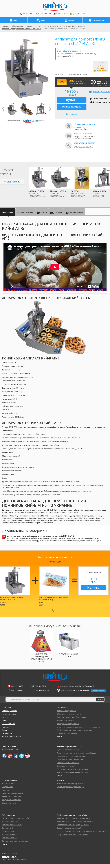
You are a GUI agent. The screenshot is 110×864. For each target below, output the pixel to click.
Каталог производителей (11, 737)
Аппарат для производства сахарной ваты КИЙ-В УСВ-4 (41, 658)
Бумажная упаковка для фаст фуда (70, 787)
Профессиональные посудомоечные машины (74, 730)
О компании (6, 707)
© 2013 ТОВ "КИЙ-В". (10, 854)
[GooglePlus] (10, 756)
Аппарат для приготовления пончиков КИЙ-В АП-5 (11, 598)
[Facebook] (16, 756)
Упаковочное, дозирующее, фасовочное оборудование (78, 727)
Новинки (5, 727)
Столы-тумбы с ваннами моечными (70, 759)
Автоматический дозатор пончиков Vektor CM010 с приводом (78, 195)
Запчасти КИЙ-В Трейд (10, 822)
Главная (5, 26)
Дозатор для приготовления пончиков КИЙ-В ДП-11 (99, 195)
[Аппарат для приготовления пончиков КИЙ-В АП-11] (58, 178)
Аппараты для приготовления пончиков (66, 26)
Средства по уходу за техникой (69, 828)
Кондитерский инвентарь (11, 800)
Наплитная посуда (9, 783)
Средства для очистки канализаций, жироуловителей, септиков (81, 831)
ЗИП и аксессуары (9, 815)
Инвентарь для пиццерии (11, 796)
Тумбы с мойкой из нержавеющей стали (72, 772)
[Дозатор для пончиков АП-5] (40, 109)
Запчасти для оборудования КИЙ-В (15, 818)
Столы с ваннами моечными (68, 763)
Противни (5, 790)
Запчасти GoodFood (9, 838)
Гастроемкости (7, 787)
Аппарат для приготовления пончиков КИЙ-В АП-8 (37, 195)
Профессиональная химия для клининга (72, 835)
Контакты (5, 717)
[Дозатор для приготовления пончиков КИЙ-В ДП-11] (101, 178)
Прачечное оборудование (67, 733)
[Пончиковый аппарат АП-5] (26, 69)
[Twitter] (21, 756)
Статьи (4, 720)
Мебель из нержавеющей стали (69, 746)
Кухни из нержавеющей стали (68, 750)
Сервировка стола (9, 803)
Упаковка (60, 780)
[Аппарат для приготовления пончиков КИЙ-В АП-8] (37, 178)
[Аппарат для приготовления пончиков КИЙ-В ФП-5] (26, 109)
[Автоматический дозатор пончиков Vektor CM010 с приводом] (80, 178)
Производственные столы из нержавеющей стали (76, 753)
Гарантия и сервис (9, 714)
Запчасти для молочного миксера (15, 841)
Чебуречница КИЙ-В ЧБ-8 (68, 655)
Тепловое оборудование (37, 26)
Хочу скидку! (71, 114)
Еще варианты (13, 181)
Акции (4, 730)
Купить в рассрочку (71, 106)
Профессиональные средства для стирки (73, 825)
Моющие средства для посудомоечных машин (75, 822)
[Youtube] (27, 756)
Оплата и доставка (9, 711)
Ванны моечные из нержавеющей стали (72, 769)
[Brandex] (55, 857)
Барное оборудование (65, 720)
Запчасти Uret (7, 828)
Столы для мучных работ (66, 766)
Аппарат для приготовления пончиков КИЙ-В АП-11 (58, 195)
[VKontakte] (4, 756)
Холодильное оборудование (68, 724)
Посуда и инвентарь (9, 780)
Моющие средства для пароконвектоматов (73, 818)
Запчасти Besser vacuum (12, 825)
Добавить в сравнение (101, 102)
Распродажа (7, 733)
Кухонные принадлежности (12, 793)
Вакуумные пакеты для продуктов (70, 783)
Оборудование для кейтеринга (69, 714)
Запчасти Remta (8, 835)
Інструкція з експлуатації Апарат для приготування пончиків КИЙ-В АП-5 (40, 536)
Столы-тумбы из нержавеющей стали (71, 756)
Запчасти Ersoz (8, 831)
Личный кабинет (8, 724)
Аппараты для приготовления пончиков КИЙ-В (21, 29)
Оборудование (18, 26)
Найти (100, 699)
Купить (93, 587)
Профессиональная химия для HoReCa (72, 815)
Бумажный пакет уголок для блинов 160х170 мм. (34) (53, 598)
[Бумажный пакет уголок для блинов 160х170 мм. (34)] (54, 580)
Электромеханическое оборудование (71, 717)
